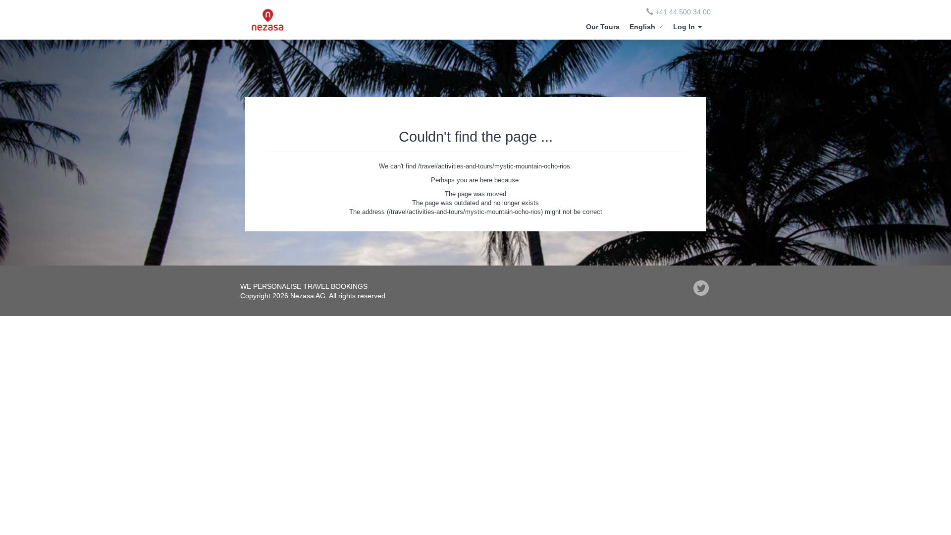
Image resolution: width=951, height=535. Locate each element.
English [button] (643, 27)
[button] (687, 27)
